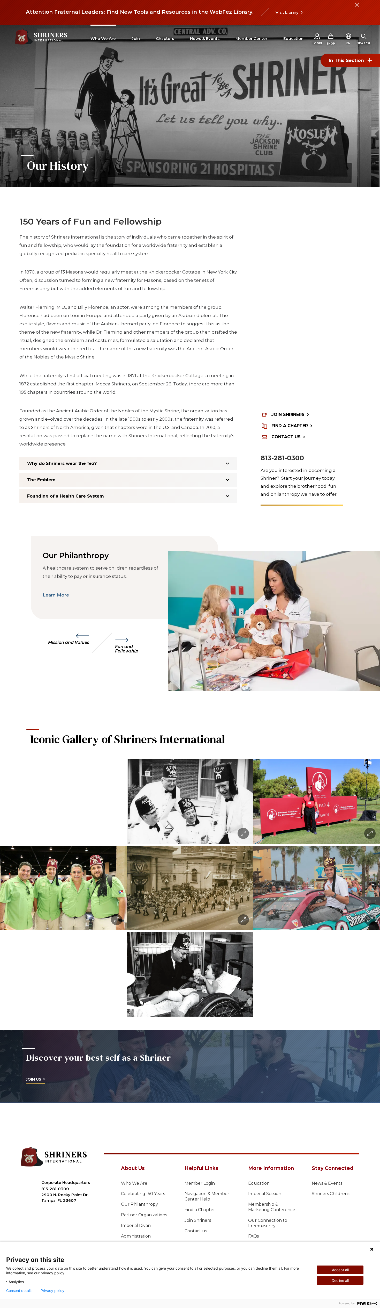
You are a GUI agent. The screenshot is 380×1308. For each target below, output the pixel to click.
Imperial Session (264, 1193)
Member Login (200, 1183)
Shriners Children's (331, 1193)
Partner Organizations (144, 1214)
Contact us (196, 1230)
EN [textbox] (348, 43)
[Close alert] (357, 8)
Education (259, 1183)
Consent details (19, 1291)
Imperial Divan (136, 1225)
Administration (136, 1236)
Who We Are (134, 1183)
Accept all (340, 1270)
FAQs (253, 1236)
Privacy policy (52, 1291)
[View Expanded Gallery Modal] (63, 888)
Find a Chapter (200, 1209)
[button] (348, 43)
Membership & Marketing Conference (271, 1207)
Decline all (340, 1280)
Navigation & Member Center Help (207, 1196)
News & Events (327, 1183)
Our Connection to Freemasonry (267, 1223)
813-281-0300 (282, 458)
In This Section (346, 60)
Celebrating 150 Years (143, 1193)
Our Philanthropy (139, 1204)
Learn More (56, 595)
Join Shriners (198, 1220)
